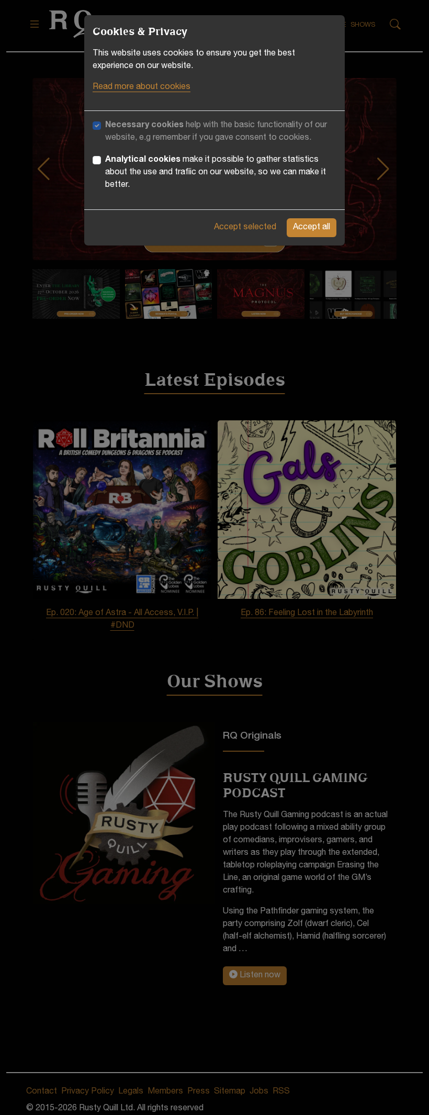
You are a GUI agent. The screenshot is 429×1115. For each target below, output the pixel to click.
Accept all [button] (311, 228)
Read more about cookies (141, 87)
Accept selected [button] (245, 228)
